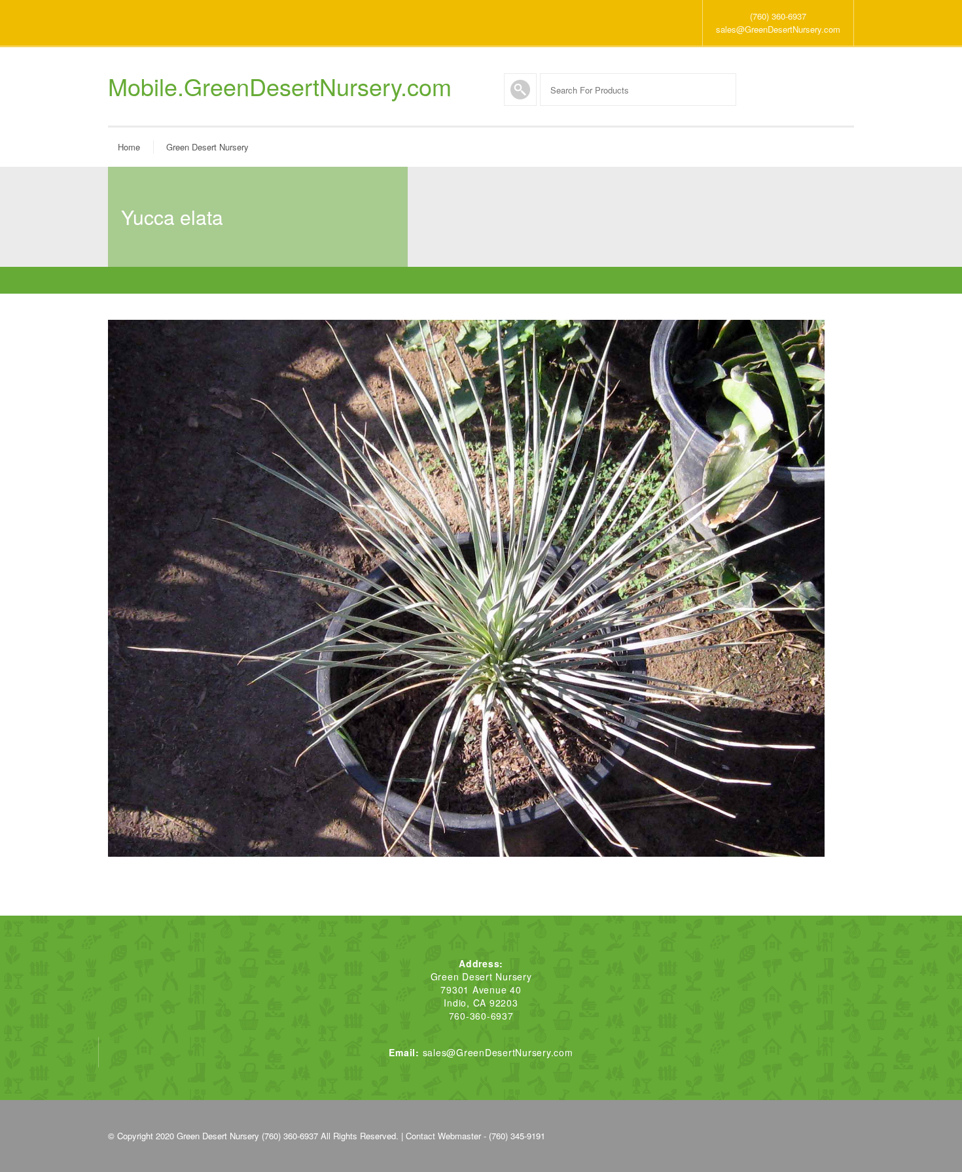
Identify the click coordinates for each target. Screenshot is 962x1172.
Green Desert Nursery (207, 147)
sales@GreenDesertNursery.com (778, 29)
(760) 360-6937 (778, 16)
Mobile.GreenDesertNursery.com (280, 86)
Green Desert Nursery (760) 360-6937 (247, 1135)
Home (129, 147)
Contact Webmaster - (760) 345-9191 (475, 1135)
